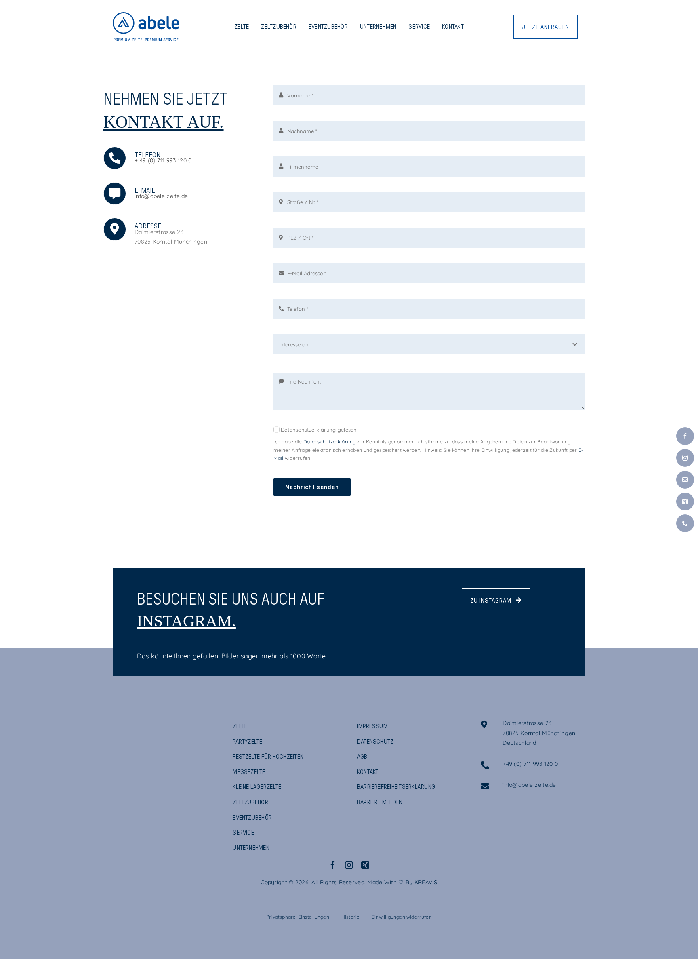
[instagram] (349, 865)
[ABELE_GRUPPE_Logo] (143, 765)
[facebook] (333, 865)
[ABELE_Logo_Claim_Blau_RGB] (146, 16)
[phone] (685, 523)
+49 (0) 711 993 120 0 (530, 763)
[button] (297, 917)
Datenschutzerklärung (329, 441)
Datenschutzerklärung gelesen (319, 429)
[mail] (685, 480)
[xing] (365, 865)
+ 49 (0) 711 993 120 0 (163, 160)
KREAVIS (425, 882)
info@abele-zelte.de (161, 196)
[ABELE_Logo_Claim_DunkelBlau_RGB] (143, 724)
